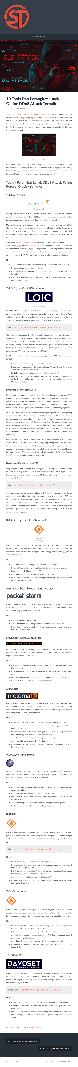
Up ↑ (70, 1062)
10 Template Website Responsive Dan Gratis (40, 990)
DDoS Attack (31, 1027)
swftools (65, 171)
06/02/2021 (10, 108)
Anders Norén (60, 1062)
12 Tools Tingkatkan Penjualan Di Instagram (39, 849)
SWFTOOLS (16, 1062)
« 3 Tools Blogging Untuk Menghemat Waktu (23, 1041)
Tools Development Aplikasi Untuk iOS (37, 485)
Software (17, 1027)
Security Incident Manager (26, 242)
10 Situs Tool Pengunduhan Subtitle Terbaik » (55, 1049)
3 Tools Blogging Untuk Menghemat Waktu (39, 327)
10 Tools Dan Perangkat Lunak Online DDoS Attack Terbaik (31, 114)
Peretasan (39, 499)
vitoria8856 (22, 108)
